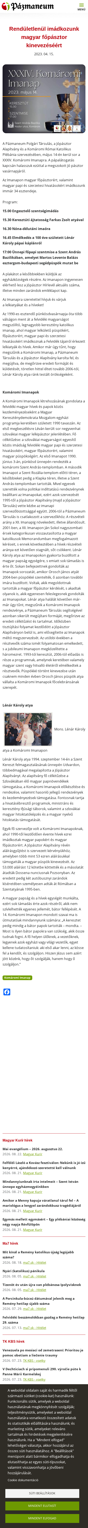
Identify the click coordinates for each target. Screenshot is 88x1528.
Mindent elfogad (42, 1518)
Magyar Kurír (32, 1154)
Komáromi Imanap (17, 977)
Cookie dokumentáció (23, 1480)
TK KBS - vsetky (34, 1360)
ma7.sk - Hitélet (34, 1262)
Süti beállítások (42, 1493)
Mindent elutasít (42, 1506)
